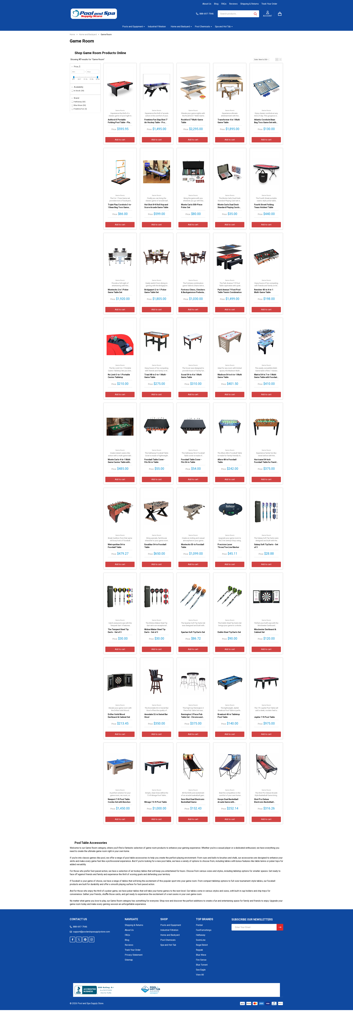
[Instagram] (91, 939)
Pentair (199, 925)
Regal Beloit (202, 945)
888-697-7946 (80, 926)
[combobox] (238, 13)
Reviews (233, 3)
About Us (206, 3)
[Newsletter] (280, 927)
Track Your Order (269, 3)
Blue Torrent (202, 964)
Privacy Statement (133, 955)
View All (200, 974)
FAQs (223, 3)
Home (72, 34)
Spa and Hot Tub (223, 26)
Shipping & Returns (249, 3)
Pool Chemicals (202, 26)
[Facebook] (72, 939)
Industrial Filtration (157, 26)
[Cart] (279, 13)
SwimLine (200, 940)
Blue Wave (201, 955)
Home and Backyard (180, 26)
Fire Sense (201, 960)
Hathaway (200, 935)
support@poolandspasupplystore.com (91, 931)
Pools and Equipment (132, 26)
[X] (79, 939)
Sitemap (129, 960)
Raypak (199, 950)
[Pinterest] (85, 939)
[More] (143, 26)
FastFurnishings (203, 930)
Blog (216, 3)
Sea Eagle (201, 969)
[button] (276, 59)
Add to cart (120, 139)
